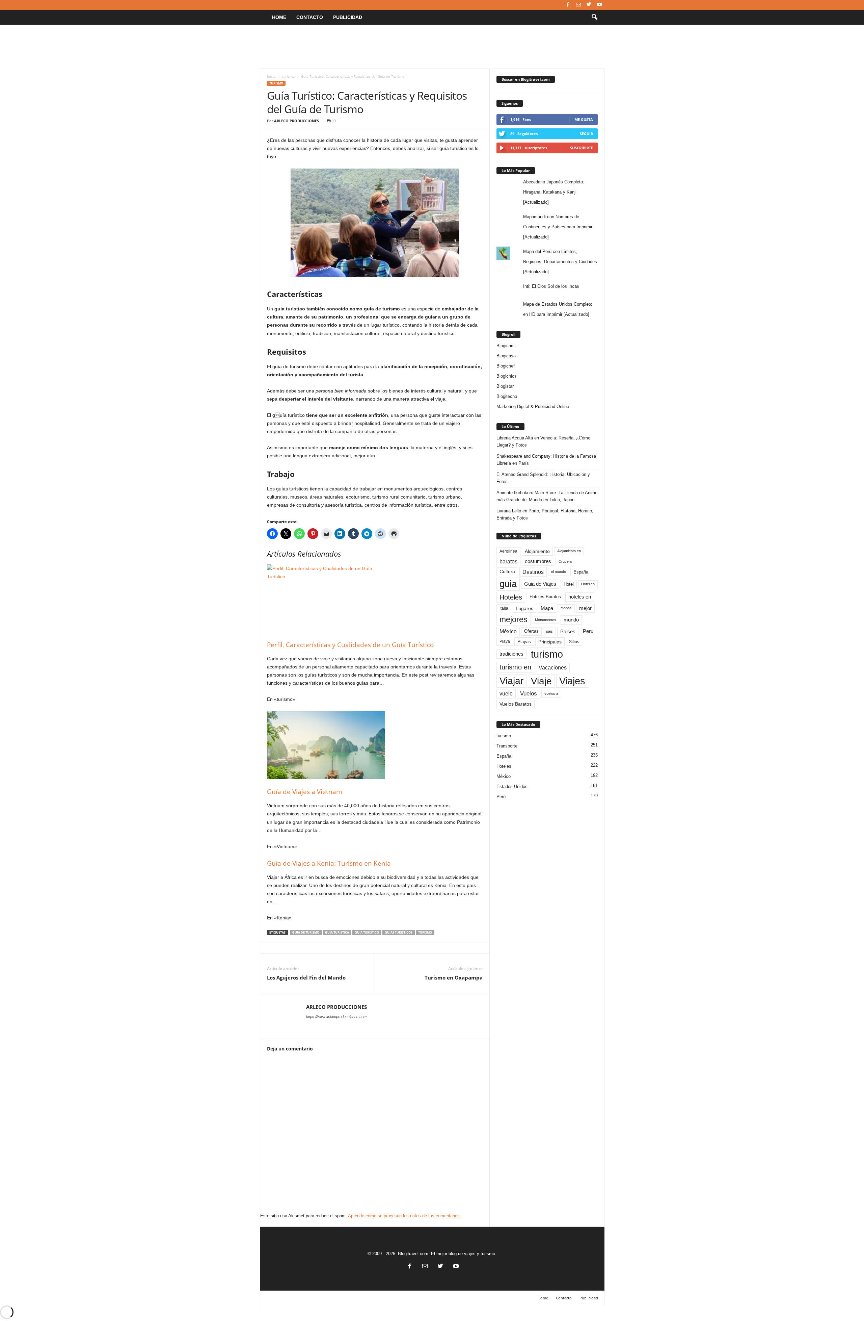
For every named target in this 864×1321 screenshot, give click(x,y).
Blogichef (505, 366)
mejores (514, 619)
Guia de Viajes (540, 584)
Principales (550, 641)
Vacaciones (553, 667)
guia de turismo (305, 932)
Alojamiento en (569, 551)
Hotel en (588, 584)
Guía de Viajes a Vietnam (304, 791)
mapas (566, 608)
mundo (571, 620)
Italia (504, 608)
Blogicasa (506, 355)
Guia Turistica (337, 932)
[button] (594, 17)
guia (508, 584)
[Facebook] (568, 5)
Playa (505, 641)
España (580, 572)
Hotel (569, 584)
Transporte (506, 745)
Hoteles (511, 597)
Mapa (547, 608)
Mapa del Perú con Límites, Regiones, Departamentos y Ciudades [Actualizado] (560, 261)
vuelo (506, 693)
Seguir (586, 133)
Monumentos (545, 620)
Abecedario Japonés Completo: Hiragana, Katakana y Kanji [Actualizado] (553, 192)
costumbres (538, 561)
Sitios (574, 641)
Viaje (541, 681)
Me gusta (583, 119)
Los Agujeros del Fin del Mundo (306, 977)
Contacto (309, 17)
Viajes (572, 680)
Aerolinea (508, 551)
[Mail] (578, 5)
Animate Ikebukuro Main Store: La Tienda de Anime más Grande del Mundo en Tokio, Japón (546, 496)
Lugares (524, 608)
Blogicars (505, 345)
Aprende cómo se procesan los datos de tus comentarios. (404, 1215)
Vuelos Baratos (516, 704)
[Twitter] (589, 5)
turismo (288, 76)
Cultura (507, 571)
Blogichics (506, 376)
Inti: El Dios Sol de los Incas (551, 286)
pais (549, 631)
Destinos (533, 572)
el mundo (558, 571)
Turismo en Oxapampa (454, 977)
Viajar (511, 681)
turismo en (515, 667)
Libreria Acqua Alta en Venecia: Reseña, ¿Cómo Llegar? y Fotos (543, 441)
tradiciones (511, 654)
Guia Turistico (367, 932)
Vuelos (528, 693)
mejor (585, 608)
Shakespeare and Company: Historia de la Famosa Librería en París (546, 460)
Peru (588, 631)
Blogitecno (506, 396)
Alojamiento (537, 551)
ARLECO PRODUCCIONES (296, 120)
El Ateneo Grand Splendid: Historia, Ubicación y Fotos (543, 478)
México (508, 631)
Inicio (271, 76)
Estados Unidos (512, 786)
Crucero (565, 561)
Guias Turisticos (398, 932)
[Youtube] (599, 5)
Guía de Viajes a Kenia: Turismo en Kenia (329, 863)
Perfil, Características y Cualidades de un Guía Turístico (350, 644)
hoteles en (579, 597)
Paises (567, 631)
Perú (501, 796)
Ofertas (531, 631)
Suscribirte (581, 147)
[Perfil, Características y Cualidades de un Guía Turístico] (375, 598)
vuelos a (551, 693)
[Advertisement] (432, 46)
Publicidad (347, 17)
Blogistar (505, 386)
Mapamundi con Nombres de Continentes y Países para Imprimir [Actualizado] (557, 226)
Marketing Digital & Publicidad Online (532, 406)
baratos (508, 561)
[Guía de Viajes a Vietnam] (375, 745)
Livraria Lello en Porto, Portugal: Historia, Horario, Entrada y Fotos (544, 514)
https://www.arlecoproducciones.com (336, 1017)
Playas (524, 641)
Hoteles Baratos (545, 596)
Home (279, 17)
